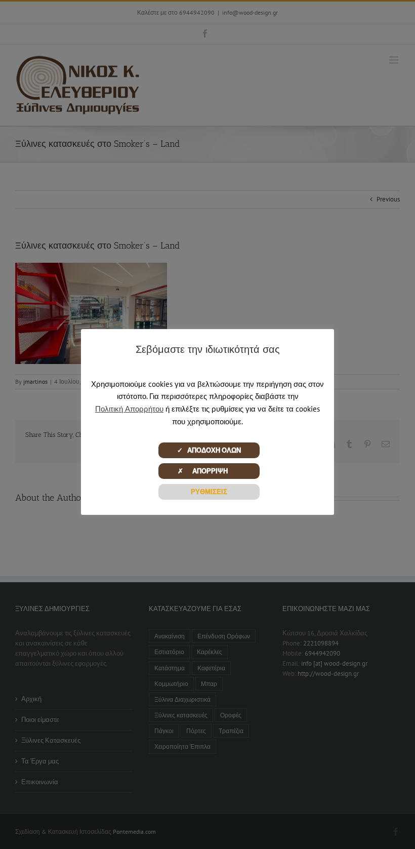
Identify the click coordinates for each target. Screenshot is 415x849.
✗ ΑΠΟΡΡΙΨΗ (209, 471)
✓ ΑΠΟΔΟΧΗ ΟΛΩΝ (209, 450)
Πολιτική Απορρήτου (129, 409)
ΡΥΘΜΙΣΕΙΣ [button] (209, 492)
